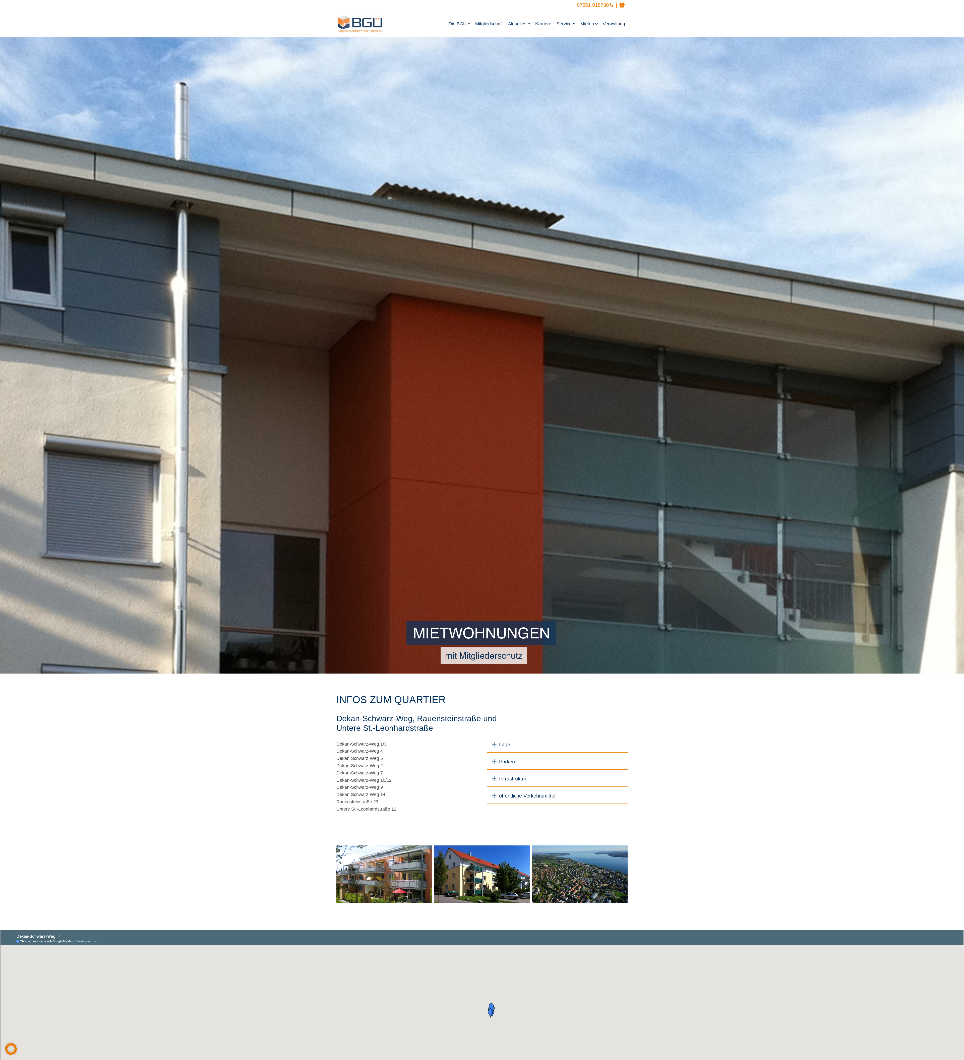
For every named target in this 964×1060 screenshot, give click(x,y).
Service (564, 23)
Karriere (543, 23)
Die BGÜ (457, 23)
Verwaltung (614, 23)
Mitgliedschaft (489, 23)
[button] (469, 24)
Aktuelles (517, 23)
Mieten (587, 23)
